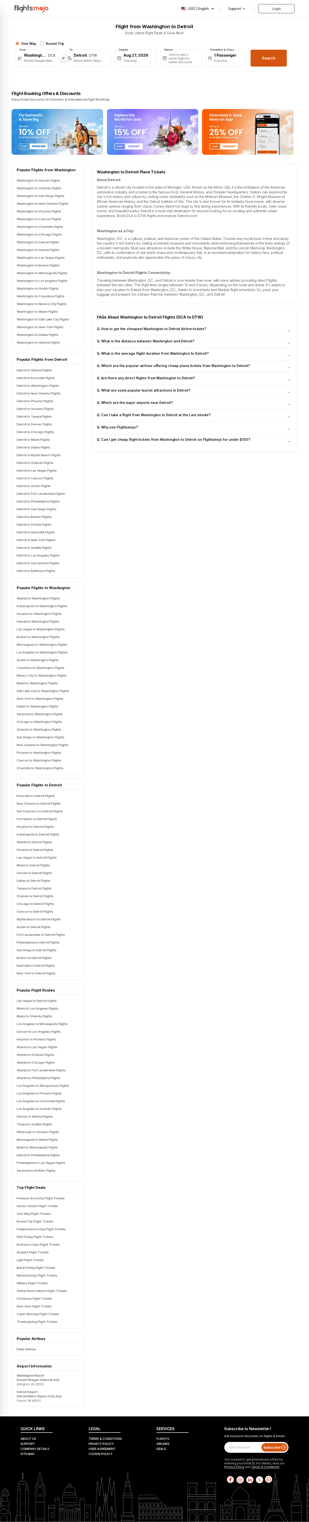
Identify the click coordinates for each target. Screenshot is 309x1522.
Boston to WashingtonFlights (38, 637)
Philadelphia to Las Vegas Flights (41, 1163)
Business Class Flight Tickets (38, 1244)
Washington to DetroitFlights (38, 242)
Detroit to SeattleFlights (34, 548)
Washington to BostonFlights (38, 265)
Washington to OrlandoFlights (39, 188)
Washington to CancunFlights (39, 219)
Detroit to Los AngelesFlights (38, 555)
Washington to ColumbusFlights (40, 296)
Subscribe (272, 1447)
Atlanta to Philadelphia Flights (38, 1078)
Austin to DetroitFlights (34, 927)
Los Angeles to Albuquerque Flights (43, 1085)
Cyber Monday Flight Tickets (38, 1314)
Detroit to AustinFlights (34, 486)
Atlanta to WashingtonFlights (38, 598)
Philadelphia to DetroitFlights (38, 942)
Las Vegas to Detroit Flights (37, 1001)
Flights (162, 1438)
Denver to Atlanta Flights (35, 1116)
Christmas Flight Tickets (34, 1298)
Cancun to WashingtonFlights (39, 760)
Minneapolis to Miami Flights (37, 1140)
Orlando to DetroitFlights (35, 896)
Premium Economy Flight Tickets (41, 1198)
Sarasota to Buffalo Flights (36, 1170)
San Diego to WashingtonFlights (40, 737)
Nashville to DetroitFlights (36, 965)
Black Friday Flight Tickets (36, 1268)
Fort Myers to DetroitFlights (37, 819)
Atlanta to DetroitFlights (34, 842)
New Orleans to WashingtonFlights (43, 745)
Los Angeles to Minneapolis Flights (42, 1024)
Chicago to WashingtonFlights (39, 722)
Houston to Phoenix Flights (36, 1039)
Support (28, 1444)
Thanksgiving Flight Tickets (37, 1322)
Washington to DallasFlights (37, 335)
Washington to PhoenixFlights (39, 211)
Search (268, 58)
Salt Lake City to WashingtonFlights (43, 691)
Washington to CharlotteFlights (40, 227)
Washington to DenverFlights (38, 180)
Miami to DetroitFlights (33, 865)
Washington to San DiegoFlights (40, 196)
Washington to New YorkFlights (40, 327)
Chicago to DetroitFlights (35, 904)
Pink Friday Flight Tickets (35, 1237)
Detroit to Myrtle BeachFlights (39, 455)
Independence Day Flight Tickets (41, 1229)
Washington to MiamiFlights (37, 311)
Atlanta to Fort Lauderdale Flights (41, 1070)
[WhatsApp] (268, 1479)
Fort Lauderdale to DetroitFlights (41, 935)
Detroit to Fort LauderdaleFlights (41, 494)
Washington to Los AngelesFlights (42, 281)
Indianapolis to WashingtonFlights (42, 606)
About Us (28, 1438)
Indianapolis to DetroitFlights (38, 834)
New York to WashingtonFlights (40, 698)
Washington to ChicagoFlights (39, 234)
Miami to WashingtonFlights (37, 683)
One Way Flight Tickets (34, 1214)
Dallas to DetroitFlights (33, 881)
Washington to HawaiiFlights (38, 250)
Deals (161, 1449)
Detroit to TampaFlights (34, 416)
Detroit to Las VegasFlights (37, 470)
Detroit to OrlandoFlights (35, 463)
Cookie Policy (100, 1454)
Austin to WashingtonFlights (38, 660)
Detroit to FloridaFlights (34, 524)
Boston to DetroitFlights (34, 958)
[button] (38, 58)
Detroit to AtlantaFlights (34, 370)
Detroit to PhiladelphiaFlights (38, 501)
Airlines (162, 1444)
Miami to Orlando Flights (34, 1016)
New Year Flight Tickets (34, 1306)
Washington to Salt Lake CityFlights (43, 319)
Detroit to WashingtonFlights (38, 385)
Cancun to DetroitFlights (35, 911)
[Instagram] (240, 1479)
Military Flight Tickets (32, 1283)
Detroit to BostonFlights (34, 517)
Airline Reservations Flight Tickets (42, 1291)
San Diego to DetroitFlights (36, 950)
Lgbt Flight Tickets (30, 1260)
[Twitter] (259, 1479)
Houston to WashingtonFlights (39, 614)
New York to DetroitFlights (36, 973)
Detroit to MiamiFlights (33, 440)
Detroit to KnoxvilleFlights (36, 378)
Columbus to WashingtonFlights (40, 668)
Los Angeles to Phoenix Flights (39, 1093)
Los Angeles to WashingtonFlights (42, 652)
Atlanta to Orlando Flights (35, 1055)
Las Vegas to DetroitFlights (37, 857)
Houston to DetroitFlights (35, 827)
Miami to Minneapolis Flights (37, 1147)
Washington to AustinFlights (38, 288)
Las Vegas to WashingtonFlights (41, 629)
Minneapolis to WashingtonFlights (42, 644)
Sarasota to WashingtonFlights (40, 714)
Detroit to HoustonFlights (35, 409)
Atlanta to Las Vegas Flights (37, 1047)
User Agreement (102, 1449)
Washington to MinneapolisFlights (42, 273)
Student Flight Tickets (33, 1252)
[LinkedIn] (249, 1479)
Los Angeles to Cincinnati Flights (41, 1101)
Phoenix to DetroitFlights (35, 850)
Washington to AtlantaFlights (38, 342)
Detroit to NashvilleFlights (36, 532)
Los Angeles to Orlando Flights (39, 1109)
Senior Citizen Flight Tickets (37, 1206)
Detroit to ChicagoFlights (35, 432)
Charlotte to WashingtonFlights (40, 768)
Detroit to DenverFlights (34, 424)
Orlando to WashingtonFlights (39, 729)
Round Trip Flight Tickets (35, 1221)
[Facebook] (230, 1479)
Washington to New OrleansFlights (43, 203)
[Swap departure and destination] (63, 58)
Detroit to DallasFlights (33, 447)
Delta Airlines (26, 1349)
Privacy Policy (101, 1444)
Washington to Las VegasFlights (41, 257)
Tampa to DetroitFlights (34, 888)
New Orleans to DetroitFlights (39, 803)
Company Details (35, 1449)
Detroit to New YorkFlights (36, 540)
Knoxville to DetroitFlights (36, 796)
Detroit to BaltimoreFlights (36, 571)
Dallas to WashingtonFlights (37, 706)
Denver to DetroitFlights (34, 873)
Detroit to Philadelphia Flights (38, 1155)
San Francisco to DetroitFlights (40, 811)
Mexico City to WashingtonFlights (42, 675)
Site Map (28, 1454)
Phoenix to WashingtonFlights (39, 752)
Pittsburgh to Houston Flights (38, 1132)
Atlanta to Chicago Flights (36, 1062)
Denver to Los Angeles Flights (39, 1031)
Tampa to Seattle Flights (34, 1124)
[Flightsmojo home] (31, 9)
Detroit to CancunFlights (35, 478)
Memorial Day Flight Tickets (37, 1275)
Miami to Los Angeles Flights (37, 1008)
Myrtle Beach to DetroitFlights (39, 919)
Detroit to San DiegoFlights (36, 509)
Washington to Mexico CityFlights (42, 304)
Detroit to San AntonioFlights (38, 563)
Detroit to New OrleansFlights (39, 393)
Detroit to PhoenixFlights (35, 401)
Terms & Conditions (105, 1438)
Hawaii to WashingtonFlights (38, 621)
